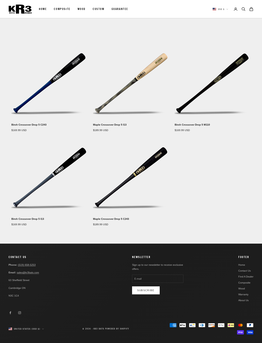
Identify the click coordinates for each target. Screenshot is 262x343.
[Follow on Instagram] (19, 313)
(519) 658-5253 (27, 264)
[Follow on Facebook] (10, 313)
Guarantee (120, 9)
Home (43, 9)
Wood (82, 9)
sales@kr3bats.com (28, 272)
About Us (243, 300)
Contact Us (244, 270)
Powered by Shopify (117, 328)
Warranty (243, 294)
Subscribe (146, 290)
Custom (98, 9)
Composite (62, 9)
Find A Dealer (245, 276)
